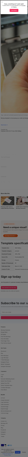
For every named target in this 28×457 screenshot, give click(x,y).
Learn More (14, 10)
